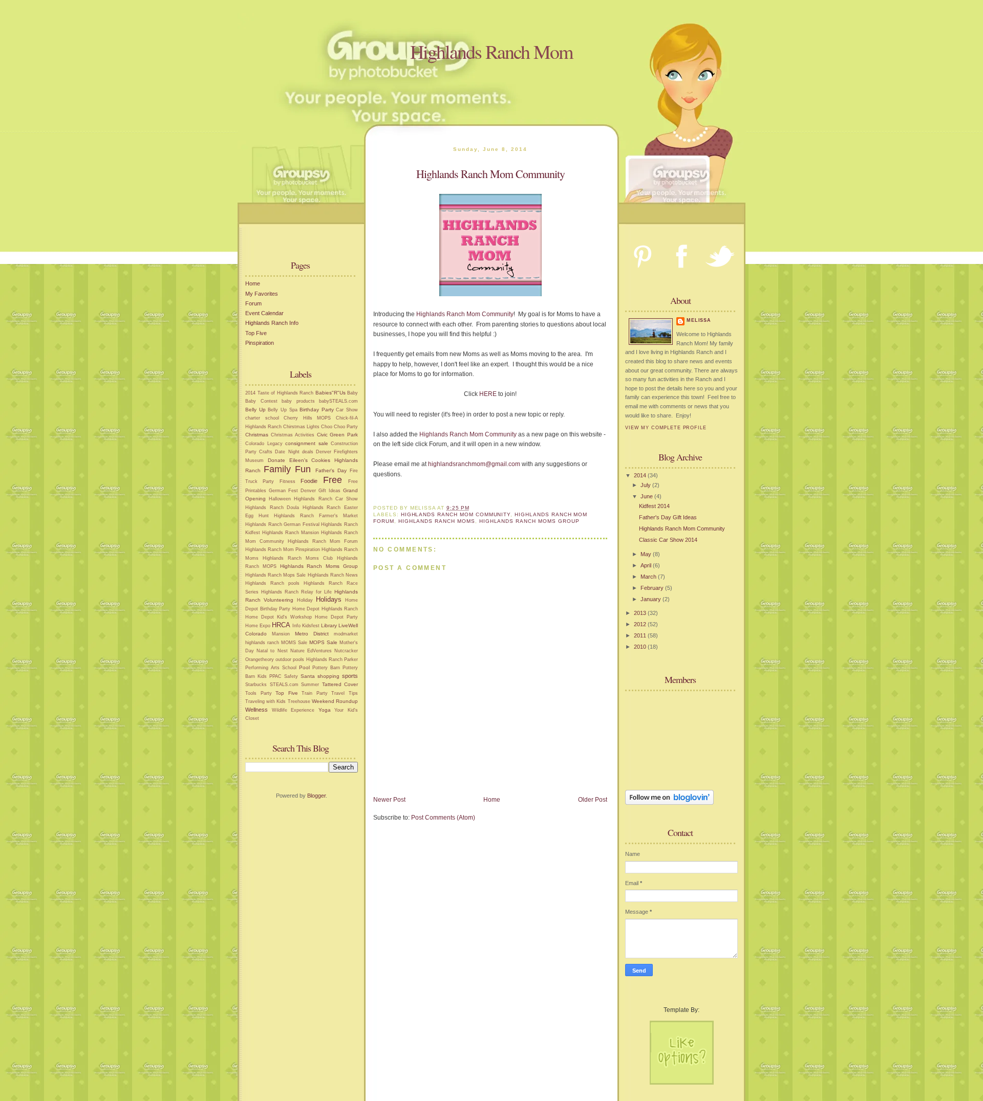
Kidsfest (310, 625)
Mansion (281, 633)
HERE (488, 394)
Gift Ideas (329, 490)
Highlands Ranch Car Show (326, 498)
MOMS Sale (294, 642)
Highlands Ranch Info (271, 323)
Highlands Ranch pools (272, 583)
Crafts (265, 451)
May (646, 554)
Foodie (309, 481)
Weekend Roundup (335, 701)
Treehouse (299, 701)
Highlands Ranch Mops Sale (275, 575)
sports (350, 676)
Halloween (280, 498)
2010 (641, 647)
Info (296, 625)
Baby (352, 392)
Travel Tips (344, 693)
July (646, 485)
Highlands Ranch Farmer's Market (316, 515)
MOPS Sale (323, 642)
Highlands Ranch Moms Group (319, 566)
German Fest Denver (292, 490)
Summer (310, 684)
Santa (308, 676)
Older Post (592, 799)
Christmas (256, 434)
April (646, 565)
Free (332, 480)
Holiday (305, 600)
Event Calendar (264, 313)
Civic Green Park (337, 434)
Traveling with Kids (265, 701)
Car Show (347, 409)
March (649, 577)
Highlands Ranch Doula (272, 507)
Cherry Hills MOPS (307, 418)
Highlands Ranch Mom (491, 51)
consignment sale (306, 443)
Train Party (315, 693)
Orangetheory (259, 659)
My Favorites (261, 294)
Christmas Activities (293, 434)
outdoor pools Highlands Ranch (309, 659)
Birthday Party (317, 409)
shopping (328, 676)
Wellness (256, 710)
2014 (641, 475)
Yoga (324, 710)
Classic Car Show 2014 (668, 540)
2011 (641, 635)
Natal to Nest (272, 650)
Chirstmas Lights (301, 426)
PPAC (275, 676)
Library (329, 625)
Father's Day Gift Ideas (668, 517)
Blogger (316, 795)
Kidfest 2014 (654, 506)
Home (252, 283)
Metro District (312, 633)
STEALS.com (284, 684)
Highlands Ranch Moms (436, 521)
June (647, 496)
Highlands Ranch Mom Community (465, 314)
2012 (641, 624)
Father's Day (331, 470)
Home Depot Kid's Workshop (278, 617)
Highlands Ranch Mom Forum (323, 541)
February (652, 588)
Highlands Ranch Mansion (290, 532)
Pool (304, 667)
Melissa (699, 320)
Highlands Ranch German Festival (282, 524)
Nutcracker (346, 650)
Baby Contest (261, 401)
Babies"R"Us (330, 392)
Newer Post (389, 799)
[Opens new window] (490, 294)
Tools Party (258, 693)
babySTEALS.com (338, 401)
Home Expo (257, 625)
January (651, 599)
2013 (641, 613)
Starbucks (256, 684)
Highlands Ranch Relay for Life (296, 591)
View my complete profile (666, 427)
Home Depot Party (336, 617)
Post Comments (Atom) (443, 817)
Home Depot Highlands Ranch (325, 608)
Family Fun (287, 469)
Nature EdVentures (311, 650)
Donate (276, 460)
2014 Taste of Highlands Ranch (279, 392)
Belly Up (255, 409)
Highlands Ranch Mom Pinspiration (282, 549)
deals (307, 451)
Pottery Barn (326, 667)
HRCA (281, 625)
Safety (291, 676)
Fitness (287, 481)
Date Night (287, 451)
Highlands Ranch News (333, 575)
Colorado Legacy (264, 443)
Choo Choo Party (339, 426)
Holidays (328, 599)
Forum (253, 303)
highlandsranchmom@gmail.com (474, 464)
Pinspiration (259, 343)
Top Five (256, 333)
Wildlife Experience (293, 710)
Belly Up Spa (282, 409)
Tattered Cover (340, 684)
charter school (262, 418)
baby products (298, 401)
